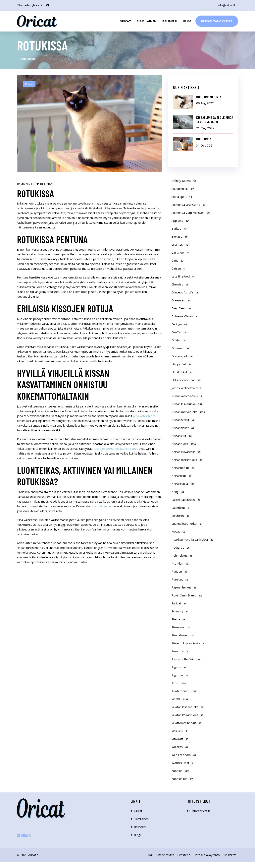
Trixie (178, 683)
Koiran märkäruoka (187, 460)
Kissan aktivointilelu (187, 396)
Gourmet (180, 348)
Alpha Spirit (182, 197)
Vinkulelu (179, 731)
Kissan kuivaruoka (187, 404)
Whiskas (180, 747)
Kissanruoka (183, 444)
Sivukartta (229, 855)
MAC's (178, 531)
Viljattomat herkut (186, 723)
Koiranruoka (183, 484)
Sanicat (179, 603)
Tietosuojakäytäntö (206, 855)
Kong (178, 492)
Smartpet (180, 651)
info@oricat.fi (226, 5)
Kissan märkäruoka (188, 412)
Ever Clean (181, 308)
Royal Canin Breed (186, 595)
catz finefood (183, 276)
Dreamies (181, 300)
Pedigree (180, 547)
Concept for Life (185, 292)
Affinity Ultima (184, 181)
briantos (180, 244)
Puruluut (180, 579)
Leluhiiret (180, 516)
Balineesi (169, 21)
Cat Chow (180, 252)
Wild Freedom (184, 755)
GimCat (179, 332)
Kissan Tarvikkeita (216, 21)
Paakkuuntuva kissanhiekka (192, 539)
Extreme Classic (184, 316)
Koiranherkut (183, 468)
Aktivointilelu (182, 189)
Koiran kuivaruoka (186, 452)
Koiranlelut (181, 476)
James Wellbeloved (186, 388)
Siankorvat (180, 627)
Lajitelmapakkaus (186, 500)
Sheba (178, 619)
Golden (179, 340)
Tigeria (179, 667)
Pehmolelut (182, 555)
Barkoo (179, 228)
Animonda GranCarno (188, 205)
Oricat (125, 21)
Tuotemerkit (184, 691)
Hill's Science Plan (186, 380)
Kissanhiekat (183, 428)
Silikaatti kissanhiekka (188, 643)
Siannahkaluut (182, 635)
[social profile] (48, 5)
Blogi (187, 21)
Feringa (179, 324)
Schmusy (179, 611)
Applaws (180, 220)
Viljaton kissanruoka (187, 707)
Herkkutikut (182, 372)
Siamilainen (146, 21)
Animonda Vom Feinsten (190, 213)
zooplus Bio (182, 779)
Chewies (180, 284)
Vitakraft (180, 739)
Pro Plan (180, 563)
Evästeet (183, 855)
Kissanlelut (181, 436)
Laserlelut (180, 508)
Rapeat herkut (184, 587)
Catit (177, 260)
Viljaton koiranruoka (187, 715)
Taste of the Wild (186, 659)
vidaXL (180, 699)
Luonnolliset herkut (186, 523)
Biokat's (179, 236)
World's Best (182, 763)
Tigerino (180, 675)
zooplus (180, 771)
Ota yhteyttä (165, 855)
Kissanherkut (183, 420)
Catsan (178, 268)
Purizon (179, 571)
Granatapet (182, 356)
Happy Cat (181, 364)
